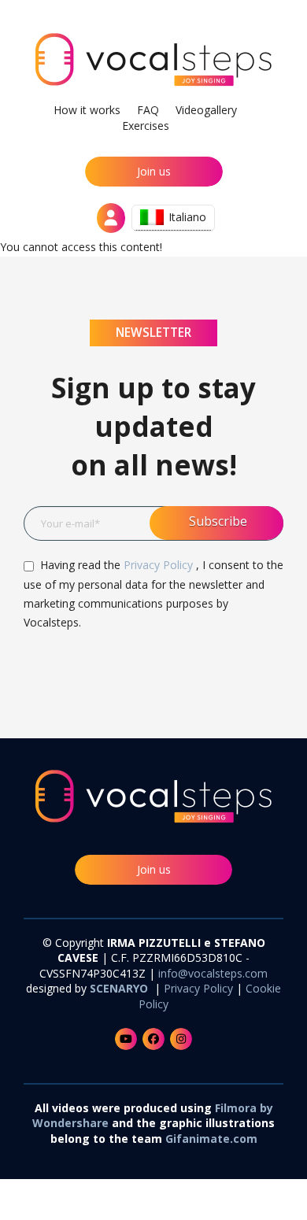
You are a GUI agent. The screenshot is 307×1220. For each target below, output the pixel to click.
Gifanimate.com (211, 1138)
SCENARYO (120, 988)
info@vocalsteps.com (213, 973)
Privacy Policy (160, 564)
